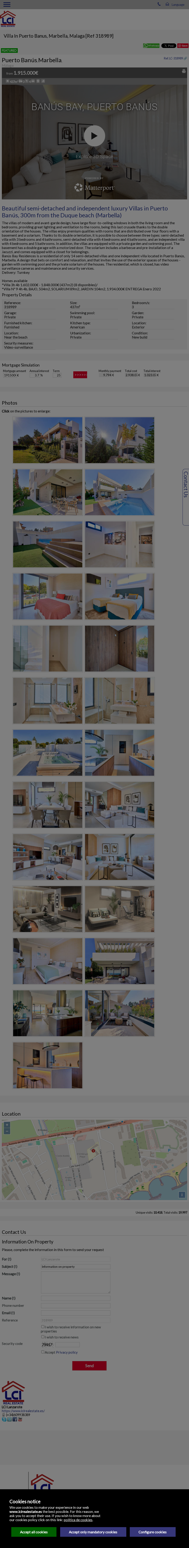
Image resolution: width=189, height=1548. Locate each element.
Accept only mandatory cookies (93, 1532)
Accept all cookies (34, 1532)
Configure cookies (153, 1532)
